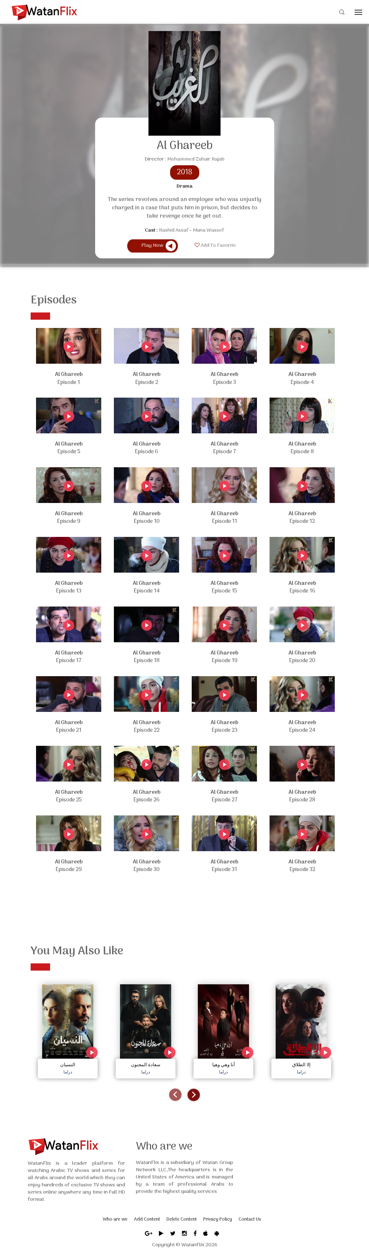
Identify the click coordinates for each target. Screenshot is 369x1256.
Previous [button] (175, 1095)
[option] (68, 1029)
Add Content (147, 1219)
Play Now (152, 245)
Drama (184, 186)
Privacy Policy (217, 1219)
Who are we (115, 1219)
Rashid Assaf (173, 230)
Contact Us (250, 1219)
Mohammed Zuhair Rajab (195, 159)
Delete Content (181, 1219)
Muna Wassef (208, 230)
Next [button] (194, 1095)
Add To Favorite (218, 245)
